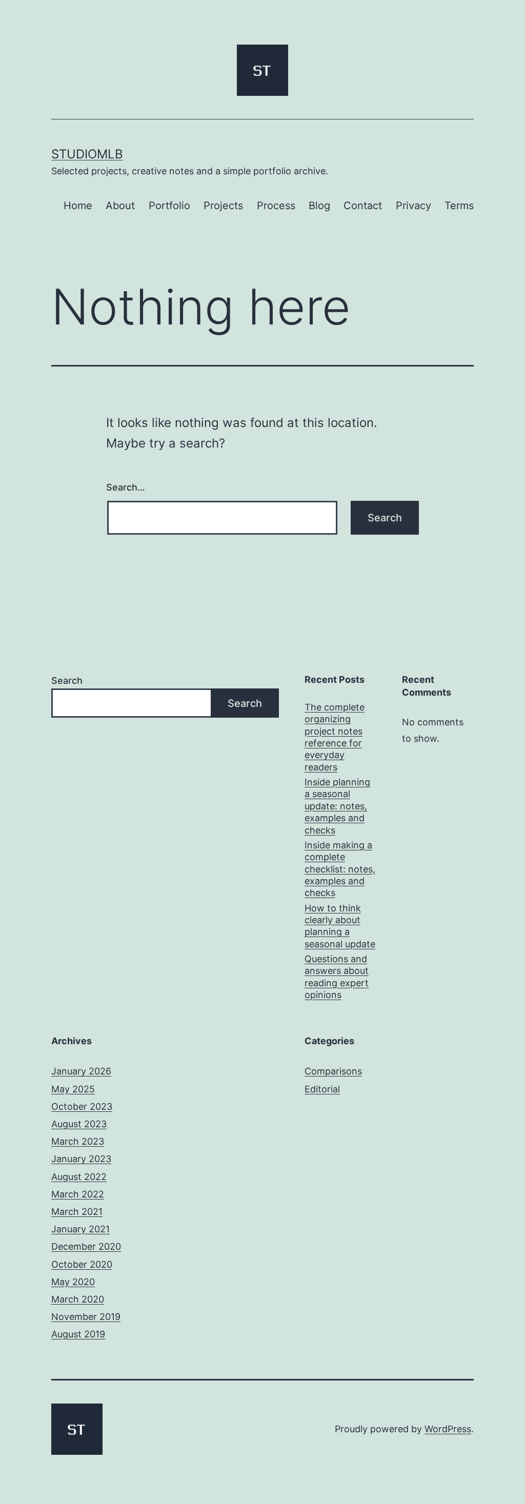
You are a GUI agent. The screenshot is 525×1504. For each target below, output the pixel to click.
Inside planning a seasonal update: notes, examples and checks (337, 806)
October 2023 (81, 1106)
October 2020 (81, 1264)
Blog (319, 205)
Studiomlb (87, 154)
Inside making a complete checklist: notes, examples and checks (340, 869)
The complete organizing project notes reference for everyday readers (335, 737)
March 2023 (77, 1141)
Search (67, 680)
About (120, 205)
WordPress (448, 1429)
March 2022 (77, 1194)
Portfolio (169, 205)
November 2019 (85, 1316)
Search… (125, 487)
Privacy (413, 205)
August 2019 (78, 1334)
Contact (363, 205)
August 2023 (79, 1124)
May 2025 (73, 1089)
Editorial (322, 1089)
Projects (223, 205)
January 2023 (81, 1158)
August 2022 (79, 1176)
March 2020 (77, 1299)
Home (78, 205)
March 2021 (77, 1211)
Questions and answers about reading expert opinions (337, 976)
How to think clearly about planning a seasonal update (340, 926)
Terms (459, 205)
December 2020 (86, 1246)
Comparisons (333, 1071)
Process (276, 205)
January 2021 (80, 1229)
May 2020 (73, 1281)
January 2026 (81, 1071)
